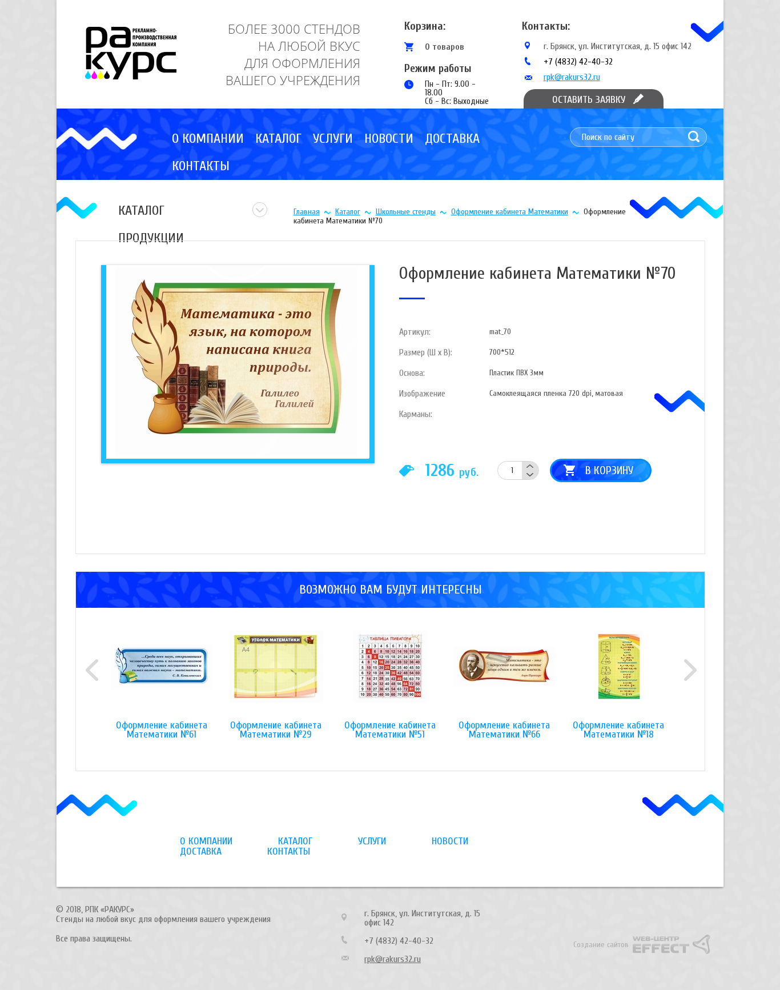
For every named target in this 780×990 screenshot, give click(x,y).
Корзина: (424, 26)
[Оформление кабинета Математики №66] (504, 676)
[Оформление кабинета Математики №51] (390, 676)
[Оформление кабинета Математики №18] (618, 676)
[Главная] (130, 53)
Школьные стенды (406, 212)
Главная (306, 212)
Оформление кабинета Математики (509, 212)
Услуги (333, 138)
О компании (208, 138)
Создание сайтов (601, 944)
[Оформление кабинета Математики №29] (276, 676)
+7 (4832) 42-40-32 (578, 62)
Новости (388, 138)
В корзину (609, 470)
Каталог (278, 138)
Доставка (452, 138)
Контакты (201, 166)
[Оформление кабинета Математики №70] (236, 361)
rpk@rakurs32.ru (572, 77)
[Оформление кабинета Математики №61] (161, 676)
